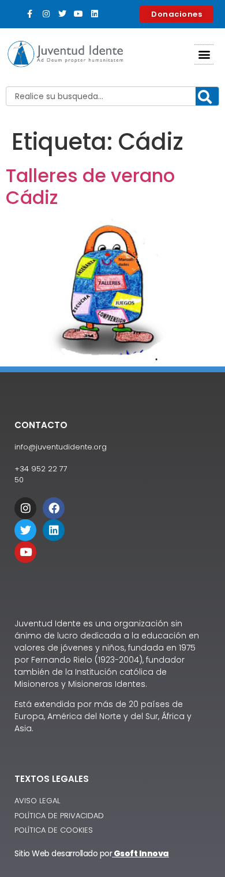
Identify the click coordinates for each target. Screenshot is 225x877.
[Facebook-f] (30, 14)
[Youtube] (78, 14)
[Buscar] (207, 97)
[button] (203, 54)
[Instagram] (46, 14)
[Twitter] (62, 14)
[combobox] (112, 96)
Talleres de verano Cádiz (90, 186)
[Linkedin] (95, 14)
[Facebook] (54, 508)
